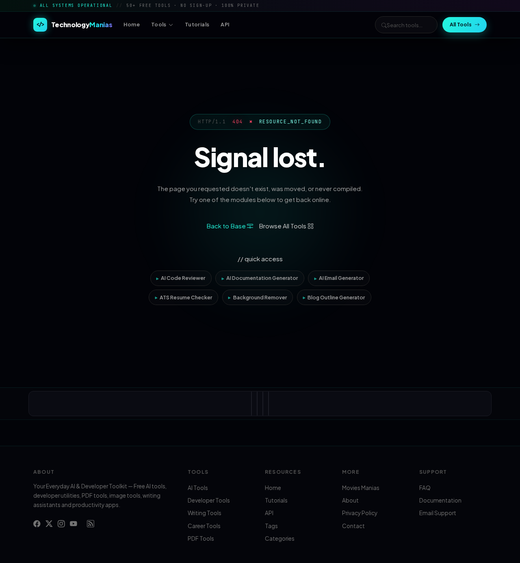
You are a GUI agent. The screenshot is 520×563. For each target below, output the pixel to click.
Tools (159, 24)
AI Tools (198, 487)
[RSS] (90, 524)
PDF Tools (201, 538)
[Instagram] (61, 524)
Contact (353, 525)
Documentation (440, 500)
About (350, 500)
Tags (271, 525)
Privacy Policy (359, 512)
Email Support (437, 512)
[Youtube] (73, 524)
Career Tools (204, 525)
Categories (280, 538)
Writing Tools (204, 512)
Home (132, 24)
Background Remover (260, 297)
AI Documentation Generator (262, 278)
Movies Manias (360, 487)
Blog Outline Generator (336, 297)
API (225, 24)
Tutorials (197, 24)
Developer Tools (209, 500)
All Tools (461, 24)
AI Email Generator (341, 278)
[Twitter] (49, 524)
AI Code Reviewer (183, 278)
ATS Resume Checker (186, 297)
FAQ (425, 487)
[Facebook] (37, 524)
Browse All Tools (283, 226)
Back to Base (226, 226)
